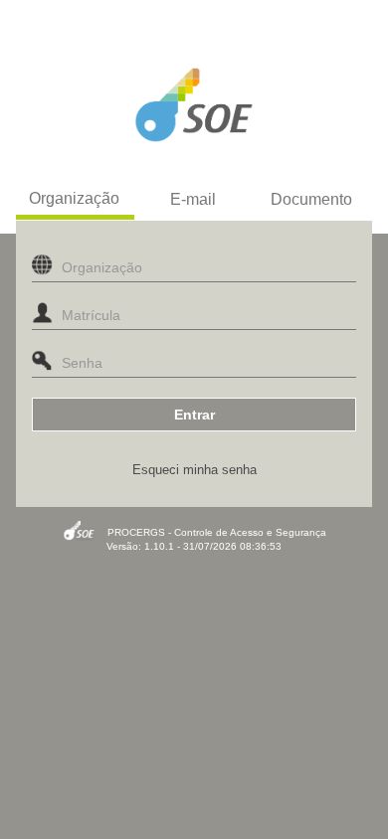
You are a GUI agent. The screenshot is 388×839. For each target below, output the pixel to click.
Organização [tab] (74, 198)
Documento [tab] (311, 199)
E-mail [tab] (193, 199)
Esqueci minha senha (194, 469)
